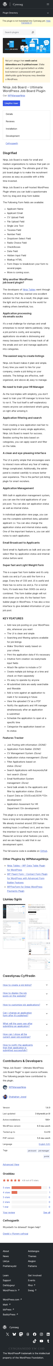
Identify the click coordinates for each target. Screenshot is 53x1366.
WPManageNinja (16, 95)
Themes (32, 1256)
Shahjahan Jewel (17, 1096)
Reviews (10, 121)
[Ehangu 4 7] (46, 907)
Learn (6, 1275)
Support (7, 1280)
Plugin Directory (10, 13)
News (6, 1256)
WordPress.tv (11, 1290)
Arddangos (33, 1251)
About (6, 1251)
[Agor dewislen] (48, 4)
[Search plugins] (33, 32)
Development (13, 135)
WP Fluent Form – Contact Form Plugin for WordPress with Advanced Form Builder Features (27, 878)
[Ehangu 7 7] (46, 961)
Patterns (32, 1266)
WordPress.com (12, 1299)
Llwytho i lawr (11, 103)
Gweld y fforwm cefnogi (15, 1233)
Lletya (6, 1261)
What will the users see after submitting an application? (17, 1025)
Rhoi (31, 1285)
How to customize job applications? (21, 1004)
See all (46, 1212)
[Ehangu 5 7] (46, 929)
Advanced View (11, 1164)
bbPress (8, 1309)
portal (46, 1156)
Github (43, 851)
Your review (9, 1212)
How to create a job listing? (17, 985)
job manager (43, 1151)
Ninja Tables (29, 289)
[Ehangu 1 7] (21, 907)
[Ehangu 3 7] (21, 940)
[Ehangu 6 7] (46, 945)
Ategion (32, 1261)
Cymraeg (14, 1327)
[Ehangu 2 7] (21, 924)
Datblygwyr (9, 1285)
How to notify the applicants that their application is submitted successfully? (18, 1048)
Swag (32, 1290)
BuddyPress (10, 1314)
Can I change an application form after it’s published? (17, 1014)
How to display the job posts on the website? (15, 994)
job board (32, 1151)
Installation (11, 128)
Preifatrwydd (9, 1266)
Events (31, 1280)
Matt (7, 1304)
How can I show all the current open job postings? (17, 1035)
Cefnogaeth (12, 143)
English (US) (44, 1144)
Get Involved (35, 1275)
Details (9, 114)
